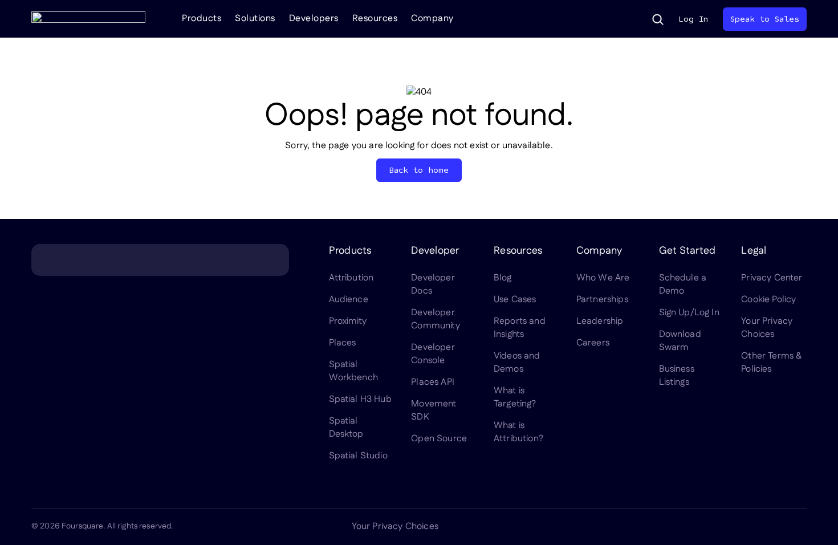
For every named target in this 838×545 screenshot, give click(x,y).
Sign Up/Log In (689, 312)
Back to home (419, 170)
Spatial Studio (358, 455)
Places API (432, 382)
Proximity (348, 321)
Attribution (351, 277)
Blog (503, 277)
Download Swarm (680, 341)
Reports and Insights (520, 328)
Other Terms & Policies (771, 362)
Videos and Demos (517, 362)
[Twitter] (718, 527)
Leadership (600, 321)
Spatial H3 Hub (360, 399)
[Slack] (800, 527)
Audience (348, 299)
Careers (592, 342)
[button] (658, 19)
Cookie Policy (768, 299)
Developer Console (432, 354)
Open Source (439, 438)
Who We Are (603, 277)
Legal (753, 250)
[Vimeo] (772, 527)
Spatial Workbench (353, 371)
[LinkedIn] (690, 527)
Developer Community (435, 319)
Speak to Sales (764, 19)
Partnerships (602, 299)
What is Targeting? (515, 397)
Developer (435, 250)
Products (201, 18)
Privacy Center (771, 277)
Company (432, 18)
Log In (693, 19)
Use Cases (515, 299)
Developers (314, 18)
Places (342, 342)
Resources (375, 18)
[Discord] (745, 527)
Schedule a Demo (683, 284)
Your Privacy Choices (766, 328)
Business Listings (676, 376)
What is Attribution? (518, 432)
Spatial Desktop (346, 427)
